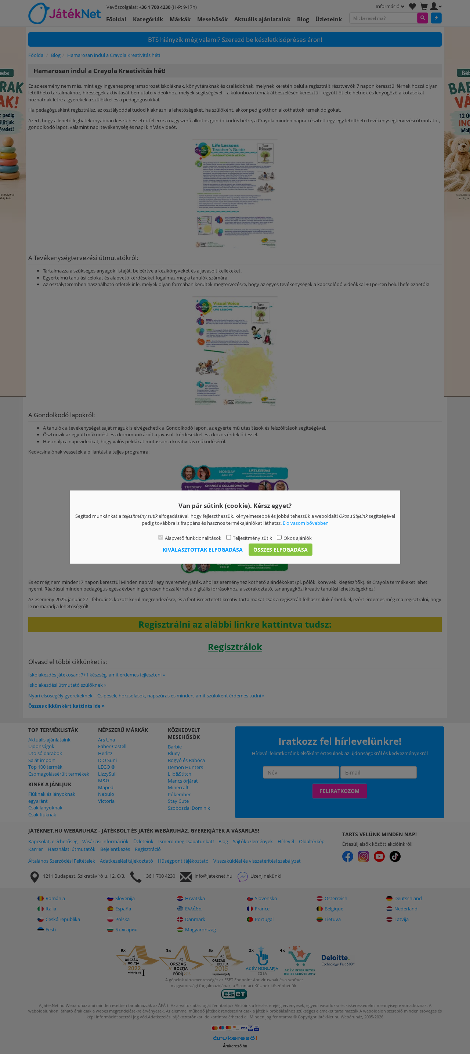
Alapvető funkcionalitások (193, 538)
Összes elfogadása (280, 549)
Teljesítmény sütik (252, 538)
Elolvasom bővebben (306, 522)
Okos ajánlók (297, 538)
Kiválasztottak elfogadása (203, 549)
